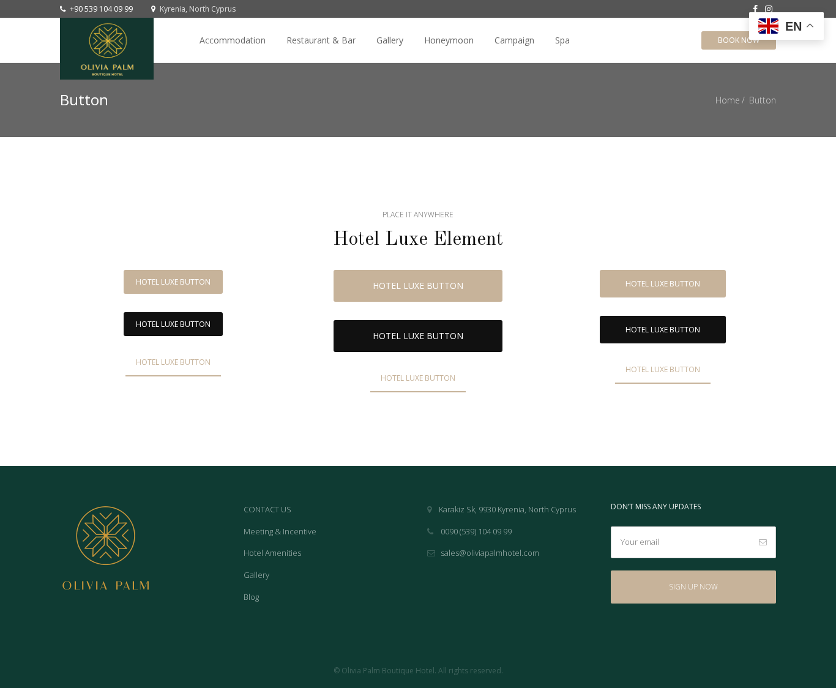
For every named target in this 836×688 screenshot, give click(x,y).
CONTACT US (267, 509)
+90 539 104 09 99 (100, 9)
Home (727, 100)
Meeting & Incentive (280, 531)
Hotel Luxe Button (173, 282)
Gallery (389, 40)
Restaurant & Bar (321, 40)
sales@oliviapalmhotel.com (490, 552)
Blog (251, 596)
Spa (562, 40)
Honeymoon (449, 40)
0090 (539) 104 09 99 (475, 531)
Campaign (514, 40)
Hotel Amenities (272, 552)
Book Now (738, 40)
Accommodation (233, 40)
